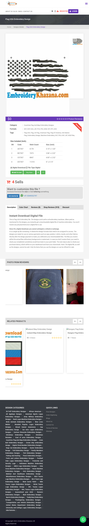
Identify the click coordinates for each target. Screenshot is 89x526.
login (74, 11)
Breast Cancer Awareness (26, 427)
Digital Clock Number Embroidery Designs (26, 445)
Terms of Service (52, 428)
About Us (49, 421)
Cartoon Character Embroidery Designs (27, 432)
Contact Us (27, 11)
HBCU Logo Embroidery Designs (25, 466)
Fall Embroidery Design (21, 450)
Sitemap (49, 431)
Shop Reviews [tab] (51, 207)
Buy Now (29, 172)
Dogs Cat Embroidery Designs (16, 448)
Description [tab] (11, 207)
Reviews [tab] (35, 207)
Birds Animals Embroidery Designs (19, 422)
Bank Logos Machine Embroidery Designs (27, 419)
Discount (66, 207)
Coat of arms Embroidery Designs (28, 437)
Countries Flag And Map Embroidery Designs (21, 440)
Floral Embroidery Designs (32, 456)
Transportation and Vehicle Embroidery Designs (23, 502)
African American (35, 411)
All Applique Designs (14, 414)
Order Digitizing (51, 415)
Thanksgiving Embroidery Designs (27, 500)
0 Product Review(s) (74, 119)
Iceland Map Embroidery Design (39, 333)
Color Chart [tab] (23, 207)
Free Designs (50, 412)
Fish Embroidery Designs (32, 453)
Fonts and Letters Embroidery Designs (20, 458)
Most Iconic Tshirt (29, 482)
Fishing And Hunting (13, 456)
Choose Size (43, 335)
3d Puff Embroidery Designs (16, 411)
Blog (15, 11)
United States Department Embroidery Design (23, 505)
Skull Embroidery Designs (32, 495)
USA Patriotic (10, 510)
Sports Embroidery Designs (15, 497)
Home (9, 27)
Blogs (48, 418)
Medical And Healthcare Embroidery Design (23, 474)
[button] (11, 86)
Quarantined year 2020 (24, 492)
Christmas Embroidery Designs (18, 435)
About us (9, 11)
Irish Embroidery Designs (32, 471)
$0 (9, 119)
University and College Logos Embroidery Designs (23, 508)
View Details (43, 330)
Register (63, 11)
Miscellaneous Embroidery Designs (18, 476)
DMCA (20, 11)
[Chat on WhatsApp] (83, 519)
